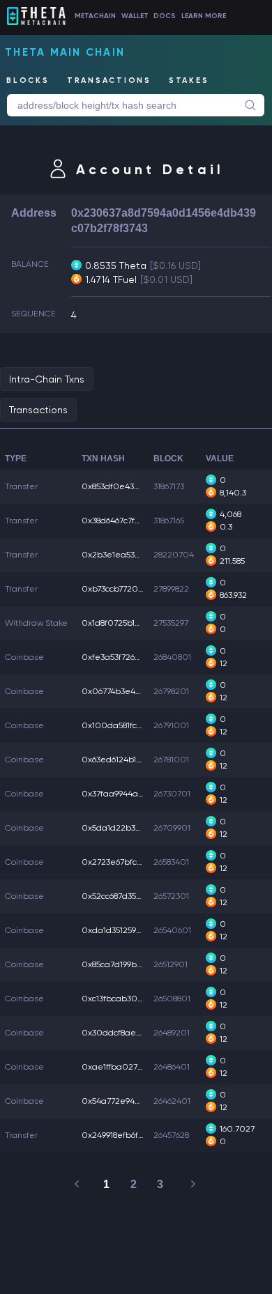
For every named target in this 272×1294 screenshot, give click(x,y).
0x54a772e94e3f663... (124, 1101)
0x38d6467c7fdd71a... (123, 520)
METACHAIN (95, 16)
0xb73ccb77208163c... (123, 589)
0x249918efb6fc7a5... (122, 1135)
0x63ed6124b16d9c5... (123, 759)
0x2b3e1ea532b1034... (125, 555)
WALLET (135, 16)
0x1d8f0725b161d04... (123, 623)
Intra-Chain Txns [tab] (46, 379)
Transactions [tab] (38, 409)
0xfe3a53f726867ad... (123, 657)
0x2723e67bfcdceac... (125, 862)
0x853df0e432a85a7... (124, 486)
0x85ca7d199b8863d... (123, 964)
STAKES (189, 80)
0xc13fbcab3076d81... (123, 998)
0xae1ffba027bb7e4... (125, 1067)
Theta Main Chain (65, 52)
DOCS (164, 16)
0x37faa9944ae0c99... (124, 794)
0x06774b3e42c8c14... (124, 691)
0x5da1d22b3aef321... (124, 828)
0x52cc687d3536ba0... (125, 896)
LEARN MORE (203, 16)
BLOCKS (28, 80)
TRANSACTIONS (109, 80)
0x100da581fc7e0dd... (126, 725)
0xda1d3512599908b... (124, 930)
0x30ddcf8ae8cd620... (127, 1033)
